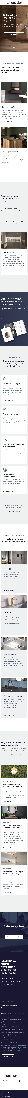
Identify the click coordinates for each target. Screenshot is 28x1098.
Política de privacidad (6, 1094)
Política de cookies (5, 1092)
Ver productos (8, 715)
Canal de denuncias (5, 1096)
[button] (12, 47)
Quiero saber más (14, 34)
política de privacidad (18, 1013)
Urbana (22, 221)
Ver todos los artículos (14, 754)
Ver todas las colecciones (10, 208)
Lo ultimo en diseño (9, 221)
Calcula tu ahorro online (14, 511)
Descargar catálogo (8, 316)
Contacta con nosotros (14, 937)
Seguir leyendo (7, 801)
